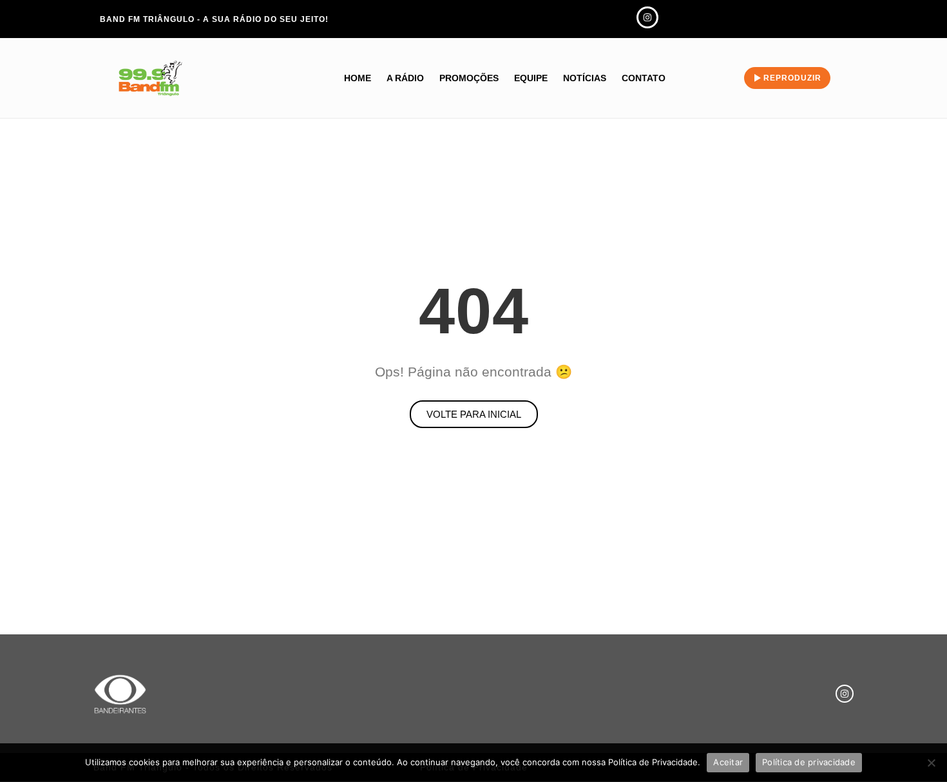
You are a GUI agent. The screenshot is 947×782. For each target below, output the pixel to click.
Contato (643, 78)
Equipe (531, 78)
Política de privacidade (809, 762)
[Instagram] (845, 694)
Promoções (469, 78)
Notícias (584, 78)
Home (357, 78)
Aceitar (728, 762)
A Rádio (405, 78)
